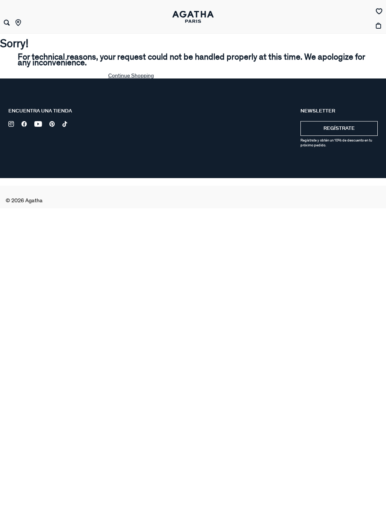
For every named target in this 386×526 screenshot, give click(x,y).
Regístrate (339, 128)
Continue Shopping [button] (131, 75)
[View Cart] (379, 34)
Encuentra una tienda (40, 111)
